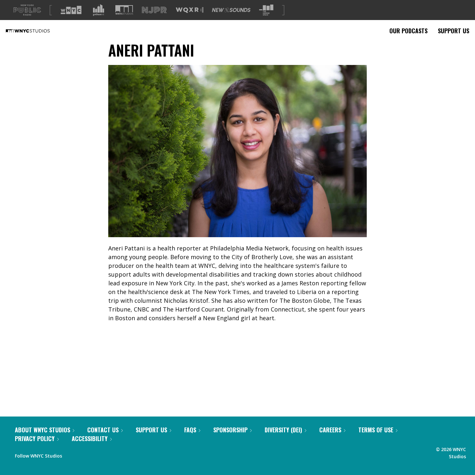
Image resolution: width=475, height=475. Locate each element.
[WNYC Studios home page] (36, 31)
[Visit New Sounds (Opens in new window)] (231, 10)
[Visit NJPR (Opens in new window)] (154, 10)
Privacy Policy (35, 438)
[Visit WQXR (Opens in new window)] (189, 10)
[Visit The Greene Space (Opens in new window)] (266, 10)
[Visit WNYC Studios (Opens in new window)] (124, 10)
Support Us (453, 30)
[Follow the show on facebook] (71, 454)
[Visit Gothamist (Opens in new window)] (98, 10)
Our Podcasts (408, 30)
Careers (330, 430)
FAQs (190, 430)
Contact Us (103, 430)
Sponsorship (230, 430)
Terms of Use (375, 430)
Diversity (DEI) (283, 430)
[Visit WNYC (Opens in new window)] (71, 10)
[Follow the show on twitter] (84, 454)
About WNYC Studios (42, 430)
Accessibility (90, 438)
